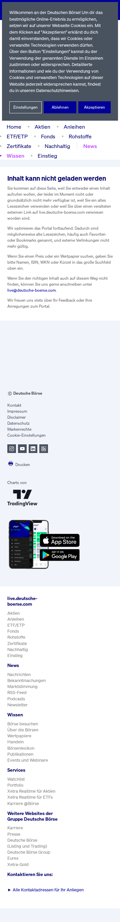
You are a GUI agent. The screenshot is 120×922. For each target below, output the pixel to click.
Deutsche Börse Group (28, 852)
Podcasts (16, 699)
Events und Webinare (27, 760)
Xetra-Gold (18, 864)
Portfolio (15, 785)
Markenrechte (19, 429)
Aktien (42, 126)
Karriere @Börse (23, 803)
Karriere (15, 828)
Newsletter (17, 705)
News (90, 146)
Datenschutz (18, 423)
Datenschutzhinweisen (57, 90)
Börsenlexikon (20, 748)
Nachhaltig (57, 146)
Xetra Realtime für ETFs (30, 797)
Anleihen (74, 126)
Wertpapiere (19, 736)
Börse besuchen (22, 724)
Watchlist (16, 779)
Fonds (48, 136)
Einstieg (47, 155)
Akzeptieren (94, 107)
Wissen (15, 155)
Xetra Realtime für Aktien (31, 791)
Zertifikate (19, 146)
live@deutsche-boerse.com (31, 290)
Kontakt (14, 405)
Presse (13, 834)
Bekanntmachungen (26, 680)
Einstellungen (25, 107)
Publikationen (20, 754)
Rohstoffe (80, 136)
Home (14, 126)
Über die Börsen (22, 730)
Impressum (17, 411)
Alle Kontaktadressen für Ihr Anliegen (45, 890)
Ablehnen (60, 107)
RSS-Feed (17, 692)
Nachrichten (19, 674)
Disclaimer (16, 417)
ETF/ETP (17, 136)
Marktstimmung (22, 686)
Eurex (13, 858)
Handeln (15, 742)
